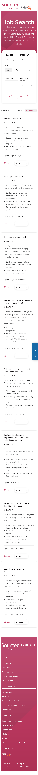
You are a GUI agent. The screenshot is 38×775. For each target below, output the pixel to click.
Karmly (4, 738)
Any (8, 70)
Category (24, 55)
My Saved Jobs (14, 97)
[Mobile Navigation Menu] (34, 4)
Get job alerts (27, 95)
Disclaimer (6, 734)
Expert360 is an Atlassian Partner (22, 765)
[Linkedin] (26, 645)
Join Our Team (7, 680)
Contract (27, 70)
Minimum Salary (24, 79)
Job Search (6, 663)
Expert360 (6, 696)
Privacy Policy (7, 729)
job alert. (20, 44)
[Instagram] (30, 645)
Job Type (9, 65)
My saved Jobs (7, 672)
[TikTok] (34, 645)
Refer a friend (7, 725)
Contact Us (6, 709)
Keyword (9, 55)
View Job (19, 163)
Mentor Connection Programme (14, 705)
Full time (17, 71)
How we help (7, 692)
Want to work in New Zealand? (13, 742)
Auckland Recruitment (10, 700)
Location (9, 78)
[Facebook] (22, 645)
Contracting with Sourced (12, 721)
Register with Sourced (10, 676)
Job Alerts (6, 667)
